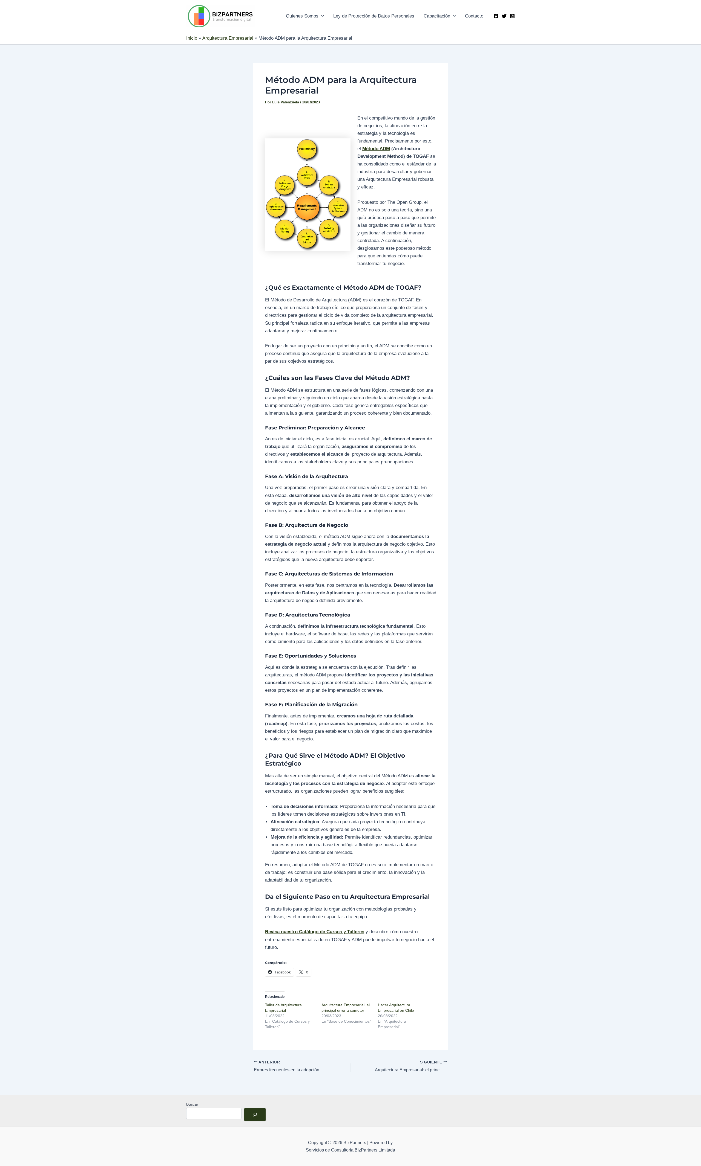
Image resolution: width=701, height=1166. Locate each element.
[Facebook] (495, 16)
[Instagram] (512, 16)
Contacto (474, 16)
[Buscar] (255, 1114)
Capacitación (437, 16)
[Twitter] (504, 16)
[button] (321, 16)
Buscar (192, 1104)
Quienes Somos (302, 16)
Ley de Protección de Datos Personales (373, 16)
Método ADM (376, 148)
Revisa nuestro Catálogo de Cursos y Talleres (314, 931)
